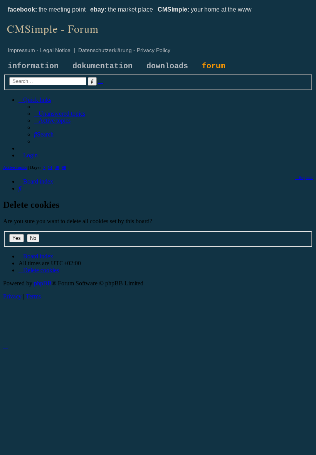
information (33, 66)
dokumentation (102, 66)
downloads (167, 66)
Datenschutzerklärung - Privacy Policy (124, 50)
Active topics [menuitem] (15, 167)
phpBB (43, 283)
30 (57, 167)
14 (50, 167)
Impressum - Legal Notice (39, 50)
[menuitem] (59, 113)
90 (64, 167)
